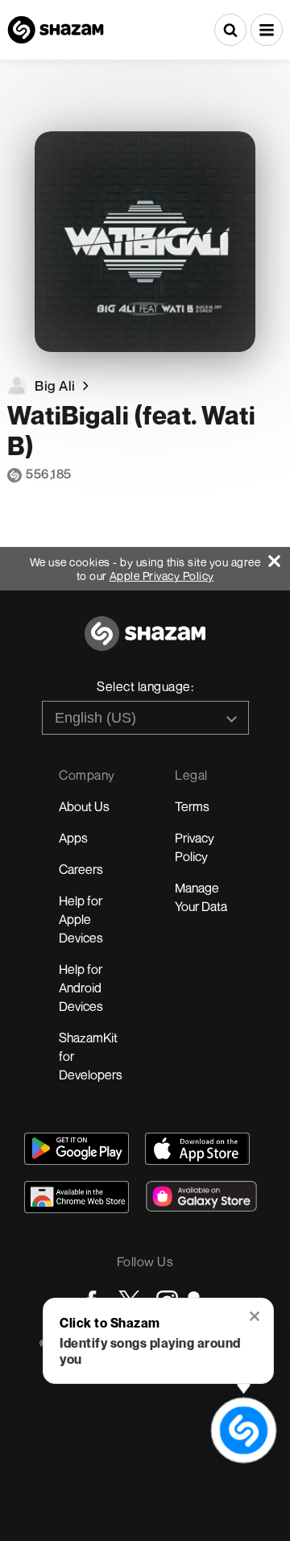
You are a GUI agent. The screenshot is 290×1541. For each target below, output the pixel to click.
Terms (192, 806)
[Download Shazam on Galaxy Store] (201, 1196)
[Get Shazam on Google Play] (76, 1149)
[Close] (279, 557)
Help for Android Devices (81, 987)
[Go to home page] (145, 642)
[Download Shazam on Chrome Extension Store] (76, 1197)
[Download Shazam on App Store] (197, 1149)
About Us (84, 806)
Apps (73, 838)
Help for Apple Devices (81, 919)
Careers (81, 869)
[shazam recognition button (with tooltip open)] (243, 1430)
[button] (267, 30)
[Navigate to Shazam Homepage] (55, 29)
